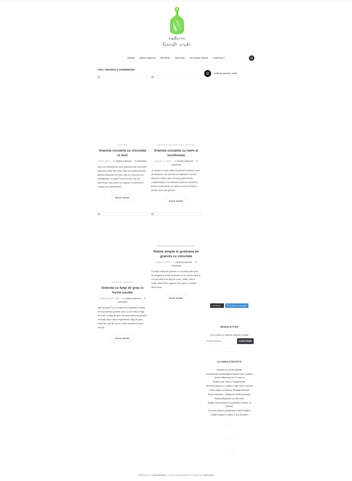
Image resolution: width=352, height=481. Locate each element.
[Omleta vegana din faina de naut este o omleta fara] (242, 274)
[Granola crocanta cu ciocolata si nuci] (122, 108)
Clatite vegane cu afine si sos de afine (229, 415)
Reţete (165, 58)
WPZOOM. (209, 475)
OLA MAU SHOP (199, 58)
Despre (180, 58)
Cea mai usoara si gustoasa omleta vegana (229, 410)
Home (131, 58)
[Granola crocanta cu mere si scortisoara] (176, 108)
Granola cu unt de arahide (229, 370)
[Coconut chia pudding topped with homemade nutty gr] (242, 199)
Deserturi (164, 145)
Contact (219, 58)
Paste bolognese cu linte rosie (229, 398)
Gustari (122, 145)
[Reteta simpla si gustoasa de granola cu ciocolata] (176, 227)
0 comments (141, 161)
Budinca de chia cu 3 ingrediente (229, 382)
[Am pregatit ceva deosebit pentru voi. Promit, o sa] (216, 210)
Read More (122, 198)
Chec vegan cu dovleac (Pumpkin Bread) (229, 390)
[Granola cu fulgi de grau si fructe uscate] (122, 245)
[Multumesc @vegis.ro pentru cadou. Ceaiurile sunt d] (216, 255)
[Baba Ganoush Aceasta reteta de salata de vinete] (242, 115)
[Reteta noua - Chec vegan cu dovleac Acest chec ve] (216, 126)
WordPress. (160, 475)
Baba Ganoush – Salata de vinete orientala (229, 394)
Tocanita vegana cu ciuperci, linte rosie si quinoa (229, 386)
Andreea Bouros (124, 161)
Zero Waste (147, 58)
